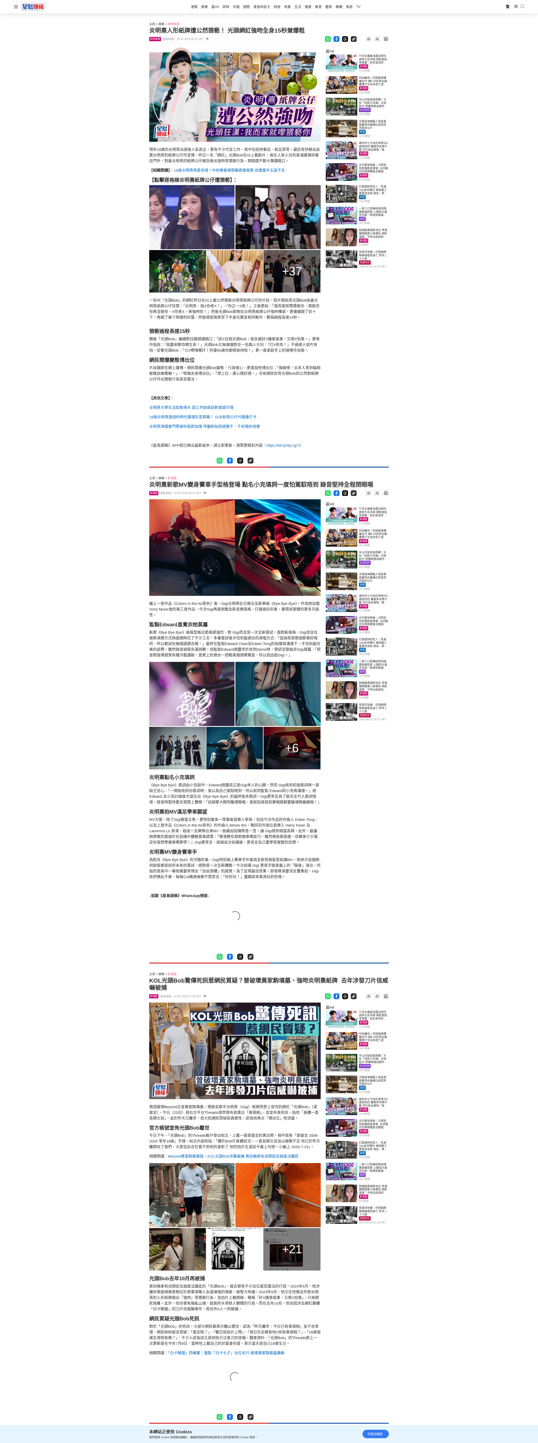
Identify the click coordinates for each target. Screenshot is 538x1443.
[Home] (33, 6)
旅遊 (362, 219)
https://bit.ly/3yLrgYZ (283, 445)
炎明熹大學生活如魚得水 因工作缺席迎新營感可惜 (191, 407)
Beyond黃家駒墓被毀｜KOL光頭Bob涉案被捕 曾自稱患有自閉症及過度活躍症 (233, 1156)
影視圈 (363, 66)
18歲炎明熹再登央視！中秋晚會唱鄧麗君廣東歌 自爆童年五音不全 (229, 170)
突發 (362, 132)
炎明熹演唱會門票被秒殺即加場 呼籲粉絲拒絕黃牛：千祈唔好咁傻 (204, 426)
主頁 (152, 24)
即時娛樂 (173, 24)
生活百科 (365, 110)
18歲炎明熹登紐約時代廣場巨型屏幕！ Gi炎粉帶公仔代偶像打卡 (203, 417)
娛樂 (161, 24)
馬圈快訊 (365, 262)
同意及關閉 (375, 1434)
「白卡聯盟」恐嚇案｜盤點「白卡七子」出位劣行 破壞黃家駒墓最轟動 (226, 1353)
